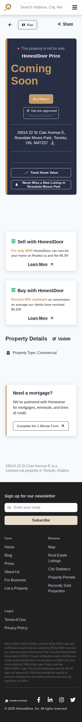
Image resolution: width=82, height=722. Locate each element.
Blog (8, 555)
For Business (15, 580)
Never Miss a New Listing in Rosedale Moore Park (43, 184)
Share (68, 24)
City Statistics (59, 569)
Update (64, 338)
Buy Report (41, 99)
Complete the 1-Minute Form (38, 426)
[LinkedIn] (50, 699)
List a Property (16, 588)
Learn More (38, 264)
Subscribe (41, 520)
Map (30, 25)
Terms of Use (15, 620)
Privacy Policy (16, 628)
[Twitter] (72, 699)
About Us (12, 572)
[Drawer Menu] (74, 7)
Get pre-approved (44, 111)
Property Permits (61, 577)
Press (9, 564)
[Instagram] (61, 699)
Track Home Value (44, 172)
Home (9, 547)
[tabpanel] (41, 218)
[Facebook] (38, 699)
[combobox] (41, 7)
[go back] (10, 24)
